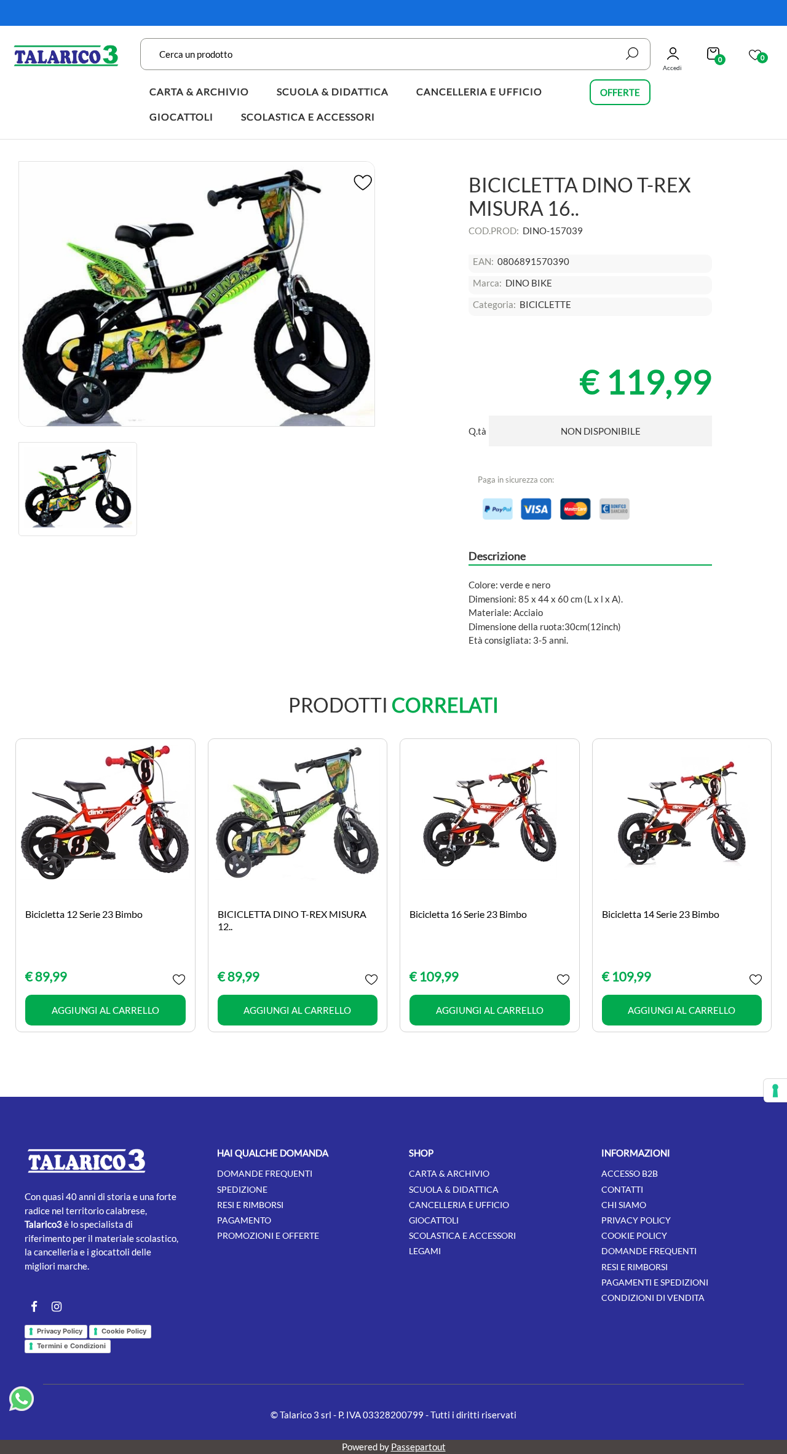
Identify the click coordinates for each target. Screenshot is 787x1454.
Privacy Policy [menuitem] (636, 1220)
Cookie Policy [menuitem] (634, 1235)
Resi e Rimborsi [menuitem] (634, 1267)
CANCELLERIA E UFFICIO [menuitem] (479, 91)
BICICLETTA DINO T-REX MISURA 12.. (292, 919)
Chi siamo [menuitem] (623, 1204)
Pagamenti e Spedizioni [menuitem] (654, 1282)
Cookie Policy (123, 1331)
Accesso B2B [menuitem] (629, 1173)
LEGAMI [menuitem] (425, 1251)
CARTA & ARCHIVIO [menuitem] (199, 91)
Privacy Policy (59, 1331)
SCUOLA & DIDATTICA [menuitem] (333, 91)
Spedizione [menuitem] (242, 1189)
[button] (632, 53)
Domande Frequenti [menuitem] (649, 1251)
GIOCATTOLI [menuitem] (181, 116)
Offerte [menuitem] (620, 92)
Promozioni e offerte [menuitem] (268, 1235)
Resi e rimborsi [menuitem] (250, 1204)
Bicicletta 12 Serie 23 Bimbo (84, 914)
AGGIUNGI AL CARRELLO (105, 1010)
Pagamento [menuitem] (244, 1220)
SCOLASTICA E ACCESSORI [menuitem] (308, 116)
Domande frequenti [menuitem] (264, 1173)
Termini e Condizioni (71, 1345)
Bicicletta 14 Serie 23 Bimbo (660, 914)
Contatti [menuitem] (622, 1189)
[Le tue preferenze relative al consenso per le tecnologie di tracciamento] (775, 1090)
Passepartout (418, 1446)
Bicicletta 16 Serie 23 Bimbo (468, 914)
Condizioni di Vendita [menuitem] (653, 1297)
